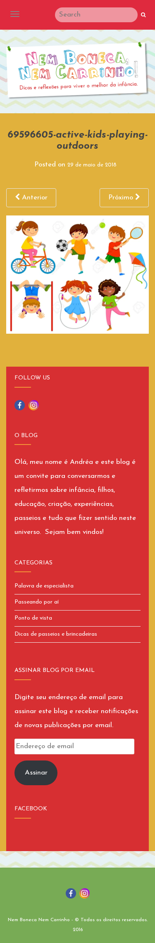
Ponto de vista (33, 618)
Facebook (30, 809)
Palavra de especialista (44, 586)
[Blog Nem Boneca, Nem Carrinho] (77, 70)
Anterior (34, 197)
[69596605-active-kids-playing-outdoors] (77, 274)
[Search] (143, 15)
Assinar (36, 772)
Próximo (121, 197)
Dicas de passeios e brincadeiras (55, 634)
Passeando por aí (36, 602)
